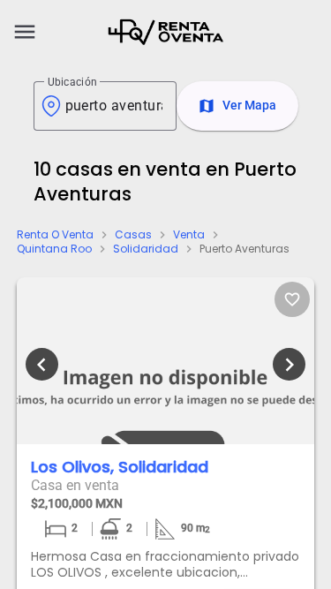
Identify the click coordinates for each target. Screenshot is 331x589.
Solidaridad (145, 249)
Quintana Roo (54, 249)
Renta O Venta (55, 235)
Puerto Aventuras (244, 249)
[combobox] (113, 106)
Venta (189, 235)
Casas (133, 235)
